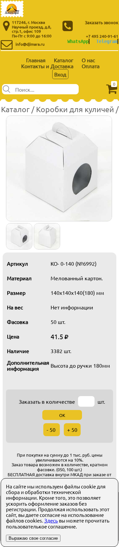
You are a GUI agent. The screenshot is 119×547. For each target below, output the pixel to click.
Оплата (90, 66)
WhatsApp (78, 41)
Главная (36, 60)
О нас (88, 60)
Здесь (51, 520)
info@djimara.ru (30, 44)
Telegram (106, 41)
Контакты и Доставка (47, 66)
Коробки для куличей (75, 109)
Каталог (63, 60)
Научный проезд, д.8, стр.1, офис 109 (31, 29)
